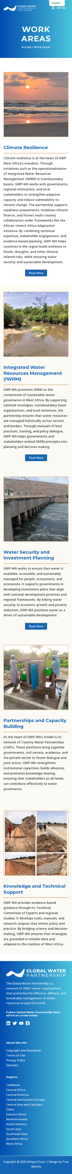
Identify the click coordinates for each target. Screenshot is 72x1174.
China (10, 1109)
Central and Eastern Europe (25, 1100)
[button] (36, 273)
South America (16, 1124)
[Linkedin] (8, 1023)
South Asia (13, 1129)
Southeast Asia (16, 1134)
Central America (17, 1095)
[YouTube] (21, 1023)
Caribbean (13, 1085)
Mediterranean (16, 1119)
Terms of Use (15, 1055)
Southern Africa (17, 1139)
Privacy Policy (15, 1060)
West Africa (14, 1144)
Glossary (12, 1065)
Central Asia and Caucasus (24, 1104)
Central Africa (15, 1090)
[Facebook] (28, 1023)
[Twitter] (15, 1023)
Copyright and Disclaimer (23, 1050)
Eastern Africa (16, 1114)
